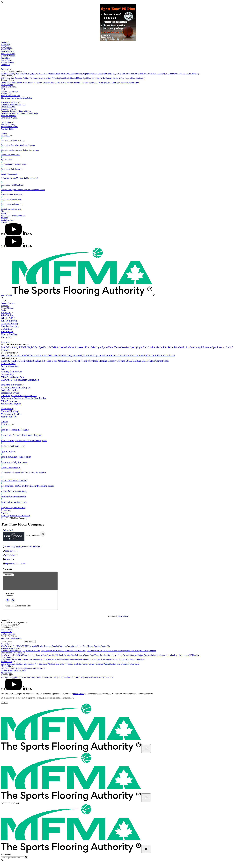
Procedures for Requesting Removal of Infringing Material (90, 677)
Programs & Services (9, 648)
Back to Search (8, 530)
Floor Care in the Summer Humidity (106, 78)
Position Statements (8, 87)
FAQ (3, 89)
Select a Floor (69, 73)
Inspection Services (8, 109)
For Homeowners (37, 78)
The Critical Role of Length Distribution (16, 98)
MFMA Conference (8, 116)
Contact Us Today (8, 634)
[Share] (42, 534)
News (12, 303)
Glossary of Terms (96, 82)
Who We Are (6, 47)
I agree (4, 702)
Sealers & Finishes (8, 82)
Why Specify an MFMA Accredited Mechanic (46, 73)
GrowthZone (123, 616)
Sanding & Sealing (35, 82)
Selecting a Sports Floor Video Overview (91, 73)
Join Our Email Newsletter (11, 638)
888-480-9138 (6, 629)
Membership (6, 666)
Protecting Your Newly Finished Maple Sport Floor (72, 78)
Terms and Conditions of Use (12, 677)
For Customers (6, 657)
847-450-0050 (6, 632)
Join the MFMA (7, 129)
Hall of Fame (6, 60)
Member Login (4, 219)
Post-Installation (150, 73)
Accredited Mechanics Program (13, 104)
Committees (5, 58)
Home (3, 518)
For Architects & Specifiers (11, 653)
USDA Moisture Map (112, 82)
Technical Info (6, 662)
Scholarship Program (9, 118)
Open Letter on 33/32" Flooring (186, 73)
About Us (5, 644)
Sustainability (6, 93)
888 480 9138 (6, 295)
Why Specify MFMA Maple (16, 73)
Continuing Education (165, 73)
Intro (3, 73)
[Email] (7, 600)
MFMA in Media (7, 51)
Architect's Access (5, 307)
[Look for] (26, 857)
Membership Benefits (9, 127)
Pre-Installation (129, 73)
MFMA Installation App (10, 96)
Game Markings (49, 82)
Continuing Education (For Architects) (16, 111)
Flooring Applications (9, 91)
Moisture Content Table (130, 82)
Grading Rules (22, 82)
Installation (139, 73)
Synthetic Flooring (81, 82)
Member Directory (8, 54)
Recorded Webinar (22, 78)
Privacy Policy (30, 677)
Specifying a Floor (115, 73)
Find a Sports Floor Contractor (132, 78)
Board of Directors (8, 56)
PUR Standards (7, 85)
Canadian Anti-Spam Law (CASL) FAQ (52, 677)
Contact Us (5, 42)
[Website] (13, 600)
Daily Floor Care (8, 78)
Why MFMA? (6, 49)
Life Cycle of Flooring (65, 82)
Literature (48, 78)
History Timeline (7, 62)
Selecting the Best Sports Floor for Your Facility (19, 113)
